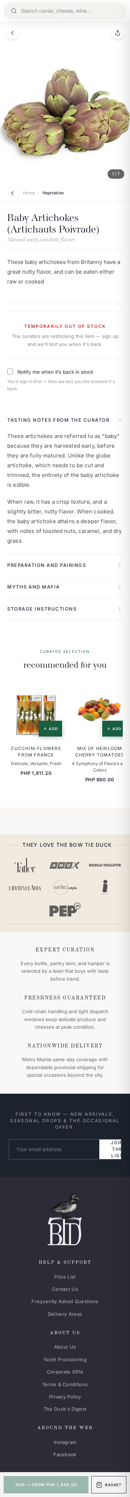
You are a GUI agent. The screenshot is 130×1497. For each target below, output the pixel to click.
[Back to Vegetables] (12, 193)
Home (29, 192)
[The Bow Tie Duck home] (65, 1218)
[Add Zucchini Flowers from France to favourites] (54, 692)
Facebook (65, 1454)
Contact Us (65, 1289)
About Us (65, 1347)
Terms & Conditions (65, 1384)
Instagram (65, 1442)
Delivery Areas (65, 1314)
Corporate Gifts (65, 1372)
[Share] (117, 32)
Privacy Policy (65, 1397)
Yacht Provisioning (65, 1359)
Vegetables (53, 192)
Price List (64, 1277)
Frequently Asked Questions (64, 1301)
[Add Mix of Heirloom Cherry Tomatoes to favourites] (118, 692)
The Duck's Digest (65, 1409)
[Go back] (12, 32)
